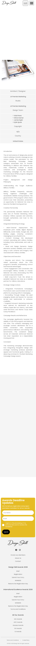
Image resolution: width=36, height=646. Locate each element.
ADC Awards (18, 622)
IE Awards (18, 632)
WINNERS (18, 581)
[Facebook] (16, 550)
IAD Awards (18, 619)
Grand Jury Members (18, 555)
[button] (25, 3)
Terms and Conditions (18, 609)
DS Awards (18, 628)
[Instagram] (20, 550)
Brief (18, 571)
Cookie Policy (25, 640)
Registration (18, 574)
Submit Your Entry (18, 577)
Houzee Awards (18, 625)
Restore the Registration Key (18, 584)
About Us (18, 558)
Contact (18, 561)
